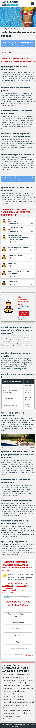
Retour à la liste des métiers (19, 649)
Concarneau (20, 675)
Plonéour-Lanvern (18, 702)
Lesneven (6, 694)
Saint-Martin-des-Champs (12, 711)
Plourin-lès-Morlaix (9, 713)
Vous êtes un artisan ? (29, 655)
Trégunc (20, 697)
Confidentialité (9, 654)
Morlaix (29, 675)
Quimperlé (21, 680)
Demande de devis (24, 314)
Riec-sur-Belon (8, 716)
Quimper (11, 675)
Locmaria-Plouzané (18, 708)
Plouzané (30, 680)
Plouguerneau (7, 699)
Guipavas (26, 677)
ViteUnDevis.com (26, 654)
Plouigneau (26, 711)
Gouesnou (6, 702)
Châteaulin (6, 708)
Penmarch (29, 702)
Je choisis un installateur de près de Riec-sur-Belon (18, 179)
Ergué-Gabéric (8, 688)
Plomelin (17, 716)
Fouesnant (6, 686)
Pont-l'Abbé (16, 686)
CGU (5, 654)
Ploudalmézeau (19, 699)
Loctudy (28, 713)
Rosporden (23, 691)
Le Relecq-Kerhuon (9, 683)
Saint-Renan (7, 691)
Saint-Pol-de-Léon (9, 697)
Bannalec (6, 705)
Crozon (17, 688)
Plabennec (25, 686)
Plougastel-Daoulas (9, 680)
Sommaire (6, 53)
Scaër (25, 705)
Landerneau (7, 677)
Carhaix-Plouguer (27, 688)
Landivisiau (21, 683)
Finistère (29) (12, 29)
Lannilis (18, 705)
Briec (12, 705)
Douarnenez (17, 677)
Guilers (15, 691)
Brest (4, 675)
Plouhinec (20, 713)
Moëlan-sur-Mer (16, 694)
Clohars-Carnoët (8, 719)
